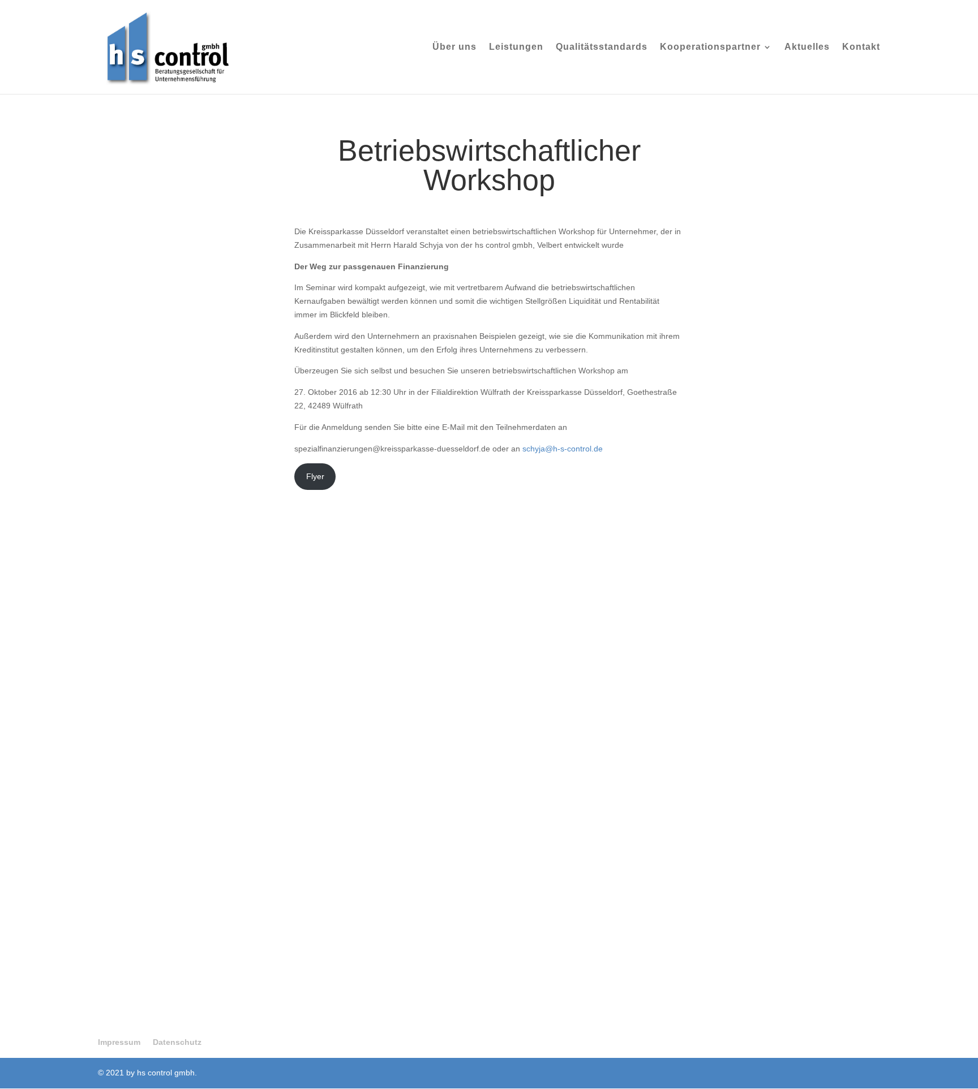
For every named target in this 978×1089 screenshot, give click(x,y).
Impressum (119, 1042)
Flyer (315, 476)
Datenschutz (177, 1042)
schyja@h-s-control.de (562, 448)
